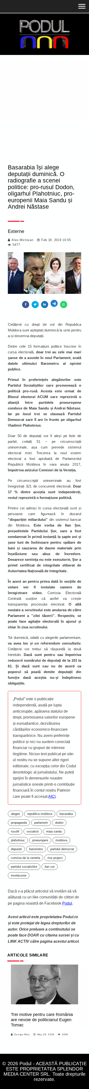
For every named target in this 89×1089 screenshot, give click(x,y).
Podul (67, 903)
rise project (55, 858)
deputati (16, 849)
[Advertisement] (44, 102)
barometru (36, 849)
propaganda (19, 822)
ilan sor (50, 866)
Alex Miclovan (22, 240)
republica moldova (39, 814)
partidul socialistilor (24, 866)
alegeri (15, 814)
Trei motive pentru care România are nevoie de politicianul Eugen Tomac (42, 1019)
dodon (59, 822)
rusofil (15, 831)
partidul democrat (62, 849)
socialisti (33, 831)
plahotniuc (18, 840)
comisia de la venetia (25, 858)
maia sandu (54, 831)
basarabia (66, 814)
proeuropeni (40, 840)
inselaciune (18, 875)
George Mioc (22, 1034)
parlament (41, 822)
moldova (61, 840)
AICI (52, 796)
